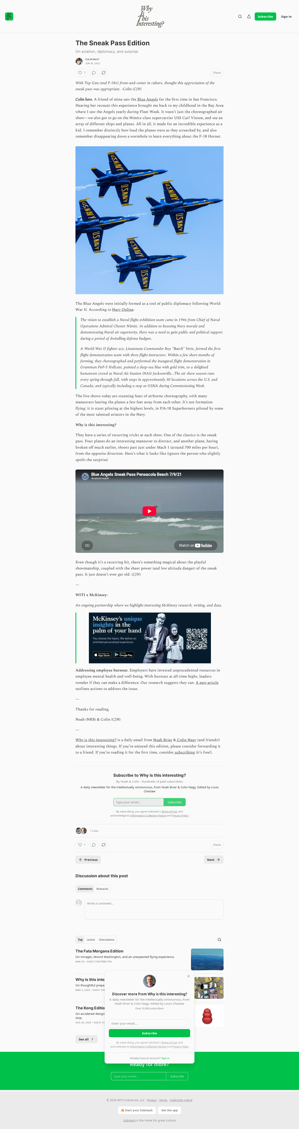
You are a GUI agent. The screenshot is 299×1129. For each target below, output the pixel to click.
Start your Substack (139, 1110)
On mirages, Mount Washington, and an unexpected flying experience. (125, 957)
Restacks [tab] (102, 889)
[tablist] (93, 889)
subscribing (184, 752)
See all (84, 1039)
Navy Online (122, 310)
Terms (163, 1100)
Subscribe (265, 16)
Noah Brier (162, 740)
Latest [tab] (91, 939)
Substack (129, 1120)
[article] (149, 959)
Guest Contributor (99, 961)
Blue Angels (147, 99)
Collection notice (181, 1100)
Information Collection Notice (148, 1046)
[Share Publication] (249, 16)
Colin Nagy (92, 59)
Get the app (169, 1110)
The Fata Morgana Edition (99, 951)
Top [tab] (80, 939)
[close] (188, 976)
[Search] (240, 16)
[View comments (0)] (94, 73)
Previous (91, 860)
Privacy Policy (180, 1046)
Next (211, 860)
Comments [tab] (85, 889)
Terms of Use (169, 1042)
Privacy (152, 1100)
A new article (207, 683)
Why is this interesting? (95, 740)
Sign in (286, 16)
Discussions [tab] (106, 939)
